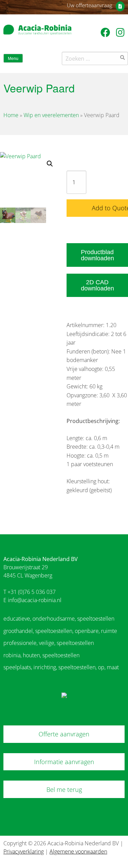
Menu (13, 58)
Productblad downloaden (97, 255)
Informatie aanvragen (64, 762)
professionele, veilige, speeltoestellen (48, 643)
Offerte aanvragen (64, 734)
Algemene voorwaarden (78, 851)
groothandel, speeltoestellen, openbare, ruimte (60, 631)
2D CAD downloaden (97, 285)
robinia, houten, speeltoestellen (41, 655)
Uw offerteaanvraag (89, 5)
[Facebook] (107, 32)
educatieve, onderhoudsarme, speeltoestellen (58, 618)
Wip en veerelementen (51, 115)
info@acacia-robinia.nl (34, 600)
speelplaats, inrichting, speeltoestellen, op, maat (61, 667)
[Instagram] (120, 32)
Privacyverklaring (23, 851)
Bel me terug (64, 789)
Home (10, 115)
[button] (50, 164)
